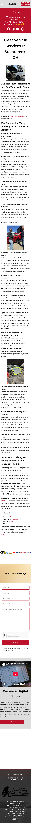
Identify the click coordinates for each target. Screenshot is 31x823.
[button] (8, 29)
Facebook (13, 517)
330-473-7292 (20, 774)
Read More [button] (12, 722)
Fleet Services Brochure (17, 116)
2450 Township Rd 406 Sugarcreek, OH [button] (17, 18)
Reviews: (9, 24)
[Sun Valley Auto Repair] (12, 4)
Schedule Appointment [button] (25, 3)
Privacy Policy (15, 818)
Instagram (15, 519)
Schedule (4, 501)
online (2, 534)
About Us (14, 521)
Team (10, 523)
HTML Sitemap (15, 819)
